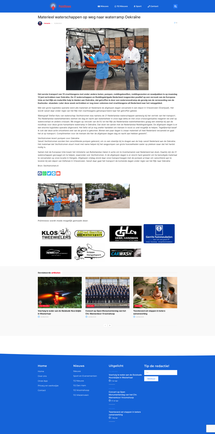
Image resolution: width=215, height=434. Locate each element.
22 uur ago (114, 401)
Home (41, 371)
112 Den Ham (79, 385)
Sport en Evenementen (85, 376)
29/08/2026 (92, 317)
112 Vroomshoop (81, 390)
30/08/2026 (44, 317)
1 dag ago (114, 418)
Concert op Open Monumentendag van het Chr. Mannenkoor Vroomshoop (123, 395)
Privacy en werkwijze (48, 385)
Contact (154, 6)
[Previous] (105, 325)
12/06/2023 (58, 23)
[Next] (110, 325)
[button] (175, 6)
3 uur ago (114, 381)
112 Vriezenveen (81, 395)
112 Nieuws (122, 6)
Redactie (47, 23)
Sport (139, 6)
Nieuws (104, 6)
